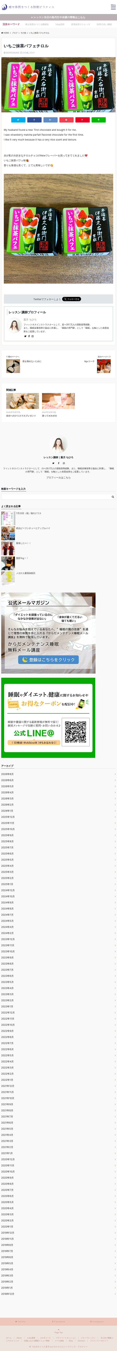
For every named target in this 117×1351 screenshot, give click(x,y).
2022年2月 (7, 1073)
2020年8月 (7, 1183)
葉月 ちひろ (30, 319)
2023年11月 (7, 945)
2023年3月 (7, 994)
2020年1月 (7, 1226)
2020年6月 (7, 1196)
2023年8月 (7, 963)
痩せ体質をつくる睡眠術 (37, 24)
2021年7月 (7, 1116)
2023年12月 (8, 939)
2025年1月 (7, 884)
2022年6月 (7, 1049)
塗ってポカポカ (49, 415)
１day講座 (31, 1338)
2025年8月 (7, 841)
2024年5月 (7, 920)
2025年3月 (7, 871)
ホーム (9, 1338)
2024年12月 (8, 890)
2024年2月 (7, 933)
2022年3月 (7, 1067)
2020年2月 (7, 1220)
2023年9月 (7, 957)
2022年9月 (7, 1030)
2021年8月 (7, 1110)
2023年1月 (7, 1006)
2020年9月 (7, 1177)
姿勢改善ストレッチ (80, 24)
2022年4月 (7, 1061)
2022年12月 (8, 1012)
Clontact (81, 1341)
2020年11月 (7, 1165)
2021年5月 (7, 1128)
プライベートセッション (66, 1338)
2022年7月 (7, 1043)
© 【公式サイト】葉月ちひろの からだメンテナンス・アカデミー (58, 1346)
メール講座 (59, 1341)
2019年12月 (7, 1232)
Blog (71, 1341)
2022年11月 (7, 1018)
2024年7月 (7, 914)
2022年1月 (7, 1079)
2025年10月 (8, 829)
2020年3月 (7, 1214)
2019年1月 (7, 1287)
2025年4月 (7, 865)
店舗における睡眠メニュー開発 (37, 1341)
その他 (25, 53)
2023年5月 (7, 981)
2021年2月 (7, 1147)
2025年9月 (7, 835)
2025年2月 (7, 878)
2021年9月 (7, 1104)
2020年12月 (8, 1159)
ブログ (32, 53)
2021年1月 (7, 1153)
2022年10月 (8, 1024)
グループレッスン (88, 1338)
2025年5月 (7, 859)
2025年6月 (7, 853)
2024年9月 (7, 902)
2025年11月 (7, 822)
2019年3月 (7, 1275)
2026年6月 (7, 780)
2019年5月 (7, 1263)
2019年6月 (7, 1257)
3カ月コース (45, 1338)
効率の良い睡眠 (104, 24)
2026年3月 (7, 798)
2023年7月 (7, 969)
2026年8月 (7, 774)
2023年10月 (8, 951)
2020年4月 (7, 1208)
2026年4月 (7, 792)
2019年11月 (7, 1238)
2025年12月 (8, 816)
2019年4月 (7, 1269)
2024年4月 (7, 926)
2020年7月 (7, 1189)
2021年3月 (7, 1140)
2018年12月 (7, 1293)
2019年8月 (7, 1244)
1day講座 (59, 24)
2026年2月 (7, 804)
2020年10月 (8, 1171)
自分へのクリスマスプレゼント (21, 415)
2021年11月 (7, 1092)
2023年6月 (7, 975)
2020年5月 (7, 1202)
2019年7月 (7, 1251)
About (19, 1338)
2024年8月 (7, 908)
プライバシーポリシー (99, 1341)
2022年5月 (7, 1055)
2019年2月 (7, 1281)
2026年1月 (7, 810)
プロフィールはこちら (58, 477)
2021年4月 (7, 1134)
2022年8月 (7, 1037)
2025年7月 (7, 847)
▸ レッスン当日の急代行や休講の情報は (58, 17)
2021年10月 (7, 1098)
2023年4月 (7, 988)
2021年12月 (7, 1085)
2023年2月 (7, 1000)
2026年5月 (7, 786)
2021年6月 (7, 1122)
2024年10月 (8, 896)
